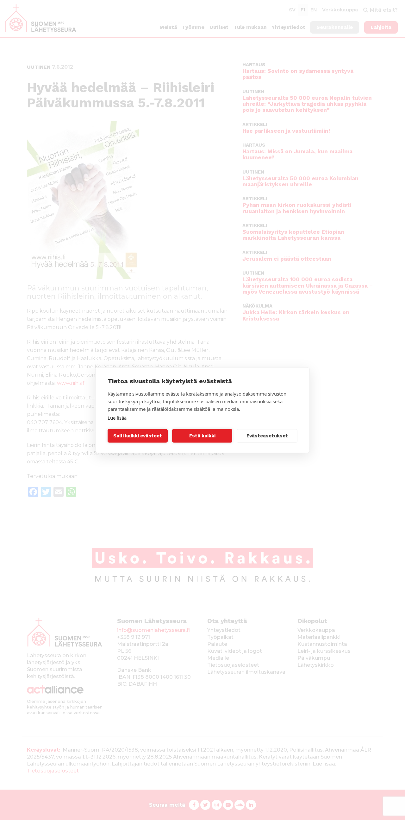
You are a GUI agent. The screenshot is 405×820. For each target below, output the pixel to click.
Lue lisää (117, 417)
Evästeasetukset (267, 436)
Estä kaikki (202, 436)
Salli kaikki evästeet (137, 436)
